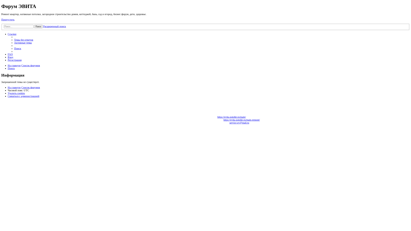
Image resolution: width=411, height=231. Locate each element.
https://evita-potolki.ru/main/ (231, 117)
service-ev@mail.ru (239, 122)
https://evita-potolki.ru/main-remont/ (241, 120)
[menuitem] (23, 39)
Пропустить (7, 19)
